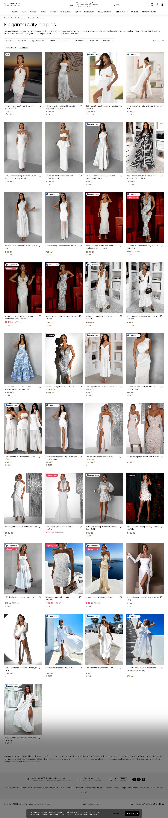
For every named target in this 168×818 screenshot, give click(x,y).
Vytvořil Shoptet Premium (141, 804)
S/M (6, 114)
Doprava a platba (41, 788)
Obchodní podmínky (94, 788)
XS (127, 114)
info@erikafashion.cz (91, 778)
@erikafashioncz (143, 779)
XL (93, 114)
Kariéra (160, 788)
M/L (11, 114)
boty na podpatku (32, 761)
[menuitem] (15, 12)
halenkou (108, 759)
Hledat (114, 5)
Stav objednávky (12, 788)
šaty (108, 756)
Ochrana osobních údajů (115, 788)
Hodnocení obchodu (74, 788)
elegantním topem (80, 759)
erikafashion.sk (92, 804)
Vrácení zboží (26, 788)
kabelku (155, 759)
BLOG (153, 788)
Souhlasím (133, 813)
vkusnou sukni (55, 759)
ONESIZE (89, 184)
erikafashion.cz (134, 779)
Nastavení (115, 813)
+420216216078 (13, 3)
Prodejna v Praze (57, 788)
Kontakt (84, 792)
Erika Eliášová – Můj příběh (138, 788)
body (134, 759)
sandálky (15, 761)
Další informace (90, 814)
